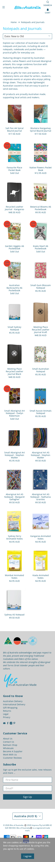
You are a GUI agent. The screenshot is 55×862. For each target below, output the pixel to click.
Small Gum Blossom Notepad (40, 286)
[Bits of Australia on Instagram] (11, 723)
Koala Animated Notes (41, 576)
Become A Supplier (12, 751)
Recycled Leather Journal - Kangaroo (14, 208)
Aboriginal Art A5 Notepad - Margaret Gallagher (14, 497)
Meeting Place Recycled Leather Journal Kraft (40, 329)
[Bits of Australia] (27, 7)
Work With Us (10, 754)
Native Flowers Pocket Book (40, 169)
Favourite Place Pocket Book (14, 169)
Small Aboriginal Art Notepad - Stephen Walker (14, 455)
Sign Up (27, 797)
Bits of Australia (16, 825)
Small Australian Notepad (40, 370)
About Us (7, 738)
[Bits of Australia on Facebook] (7, 723)
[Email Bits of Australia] (4, 723)
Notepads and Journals (32, 22)
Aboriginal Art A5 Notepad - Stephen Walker (40, 455)
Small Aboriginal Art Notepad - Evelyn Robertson (14, 413)
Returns (7, 710)
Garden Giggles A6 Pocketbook (14, 247)
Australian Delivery (12, 701)
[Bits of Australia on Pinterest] (14, 723)
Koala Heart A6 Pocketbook (40, 247)
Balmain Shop (10, 745)
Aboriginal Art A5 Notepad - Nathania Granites (40, 497)
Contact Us (8, 741)
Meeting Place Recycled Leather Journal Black (14, 371)
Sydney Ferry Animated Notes (14, 537)
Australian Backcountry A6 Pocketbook (14, 288)
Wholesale (8, 748)
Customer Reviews (12, 757)
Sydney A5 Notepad (14, 614)
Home (14, 22)
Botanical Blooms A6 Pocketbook (40, 208)
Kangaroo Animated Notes (40, 537)
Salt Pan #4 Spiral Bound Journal (15, 129)
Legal (5, 714)
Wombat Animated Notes (14, 576)
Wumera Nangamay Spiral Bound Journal (40, 129)
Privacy (6, 717)
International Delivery (14, 704)
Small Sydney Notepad (14, 328)
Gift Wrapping (10, 707)
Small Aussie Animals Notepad (40, 412)
